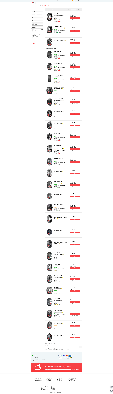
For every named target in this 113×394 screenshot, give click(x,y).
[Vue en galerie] (78, 9)
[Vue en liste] (77, 9)
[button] (111, 386)
